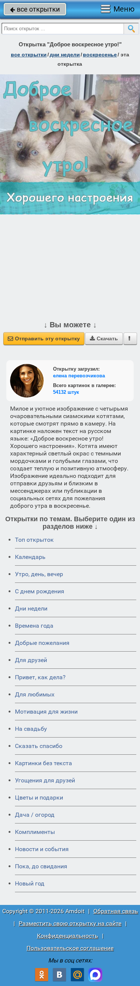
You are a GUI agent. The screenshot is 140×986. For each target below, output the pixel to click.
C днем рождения (39, 591)
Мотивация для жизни (46, 711)
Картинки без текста (43, 763)
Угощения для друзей (45, 780)
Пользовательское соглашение (70, 948)
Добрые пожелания (42, 642)
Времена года (34, 625)
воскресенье (100, 55)
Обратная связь (115, 911)
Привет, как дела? (40, 677)
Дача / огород (35, 814)
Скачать (104, 338)
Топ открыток (34, 539)
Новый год (29, 883)
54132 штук (66, 392)
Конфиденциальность (67, 935)
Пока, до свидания (41, 866)
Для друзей (31, 660)
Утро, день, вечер (39, 574)
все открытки (35, 9)
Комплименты (35, 831)
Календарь (30, 556)
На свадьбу (31, 728)
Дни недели (31, 608)
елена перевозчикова (79, 375)
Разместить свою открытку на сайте (70, 923)
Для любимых (35, 694)
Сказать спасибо (38, 745)
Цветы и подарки (39, 797)
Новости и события (42, 849)
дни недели (65, 55)
